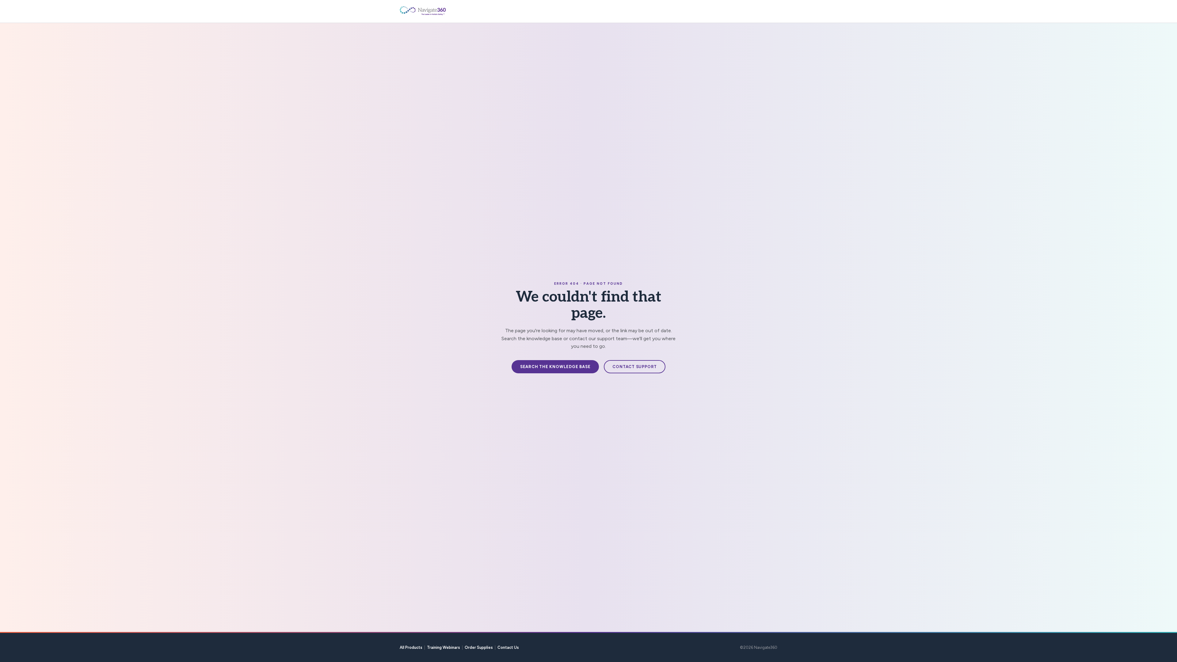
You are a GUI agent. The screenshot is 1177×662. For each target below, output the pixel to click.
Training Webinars (443, 647)
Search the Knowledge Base (555, 366)
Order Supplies (479, 647)
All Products (411, 647)
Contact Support (634, 366)
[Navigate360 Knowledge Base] (436, 10)
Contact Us (508, 647)
